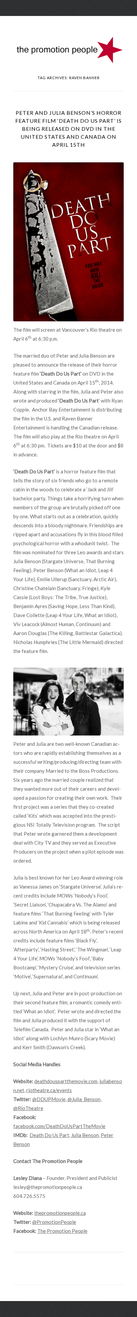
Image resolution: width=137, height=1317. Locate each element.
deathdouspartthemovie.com (65, 1081)
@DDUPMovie (49, 1099)
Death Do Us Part (49, 1135)
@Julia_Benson (84, 1099)
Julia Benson (85, 1135)
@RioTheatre (28, 1108)
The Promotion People (62, 1231)
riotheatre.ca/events (49, 1090)
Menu (68, 21)
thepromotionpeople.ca (60, 1213)
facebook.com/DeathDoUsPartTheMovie (59, 1126)
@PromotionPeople (54, 1222)
